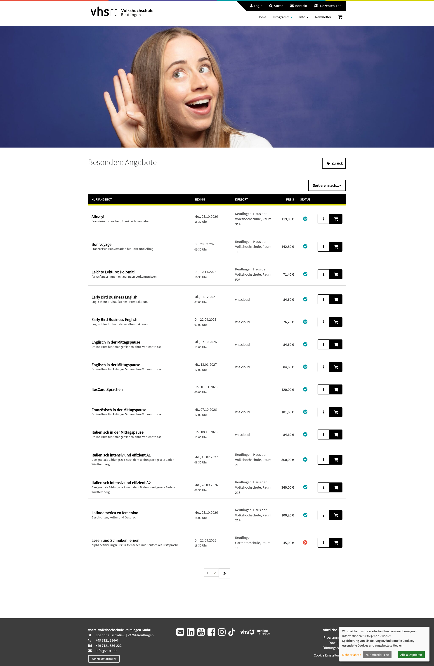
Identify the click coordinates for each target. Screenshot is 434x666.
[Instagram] (222, 632)
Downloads (337, 642)
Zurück (337, 163)
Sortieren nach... (326, 185)
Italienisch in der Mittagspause (118, 432)
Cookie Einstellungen (330, 655)
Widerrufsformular (104, 659)
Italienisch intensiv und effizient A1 (121, 455)
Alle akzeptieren (411, 655)
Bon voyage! (102, 244)
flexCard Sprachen (107, 389)
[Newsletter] (180, 632)
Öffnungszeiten (334, 647)
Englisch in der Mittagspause (116, 342)
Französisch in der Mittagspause (119, 409)
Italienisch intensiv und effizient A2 (121, 482)
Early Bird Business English (114, 297)
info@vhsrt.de (106, 650)
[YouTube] (201, 632)
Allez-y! (98, 216)
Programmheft (334, 637)
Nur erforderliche (377, 655)
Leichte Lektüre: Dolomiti (113, 272)
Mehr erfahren (351, 655)
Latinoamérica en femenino (115, 512)
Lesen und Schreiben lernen (115, 540)
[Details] (324, 219)
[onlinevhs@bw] (254, 631)
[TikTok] (231, 631)
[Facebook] (211, 632)
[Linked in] (190, 632)
